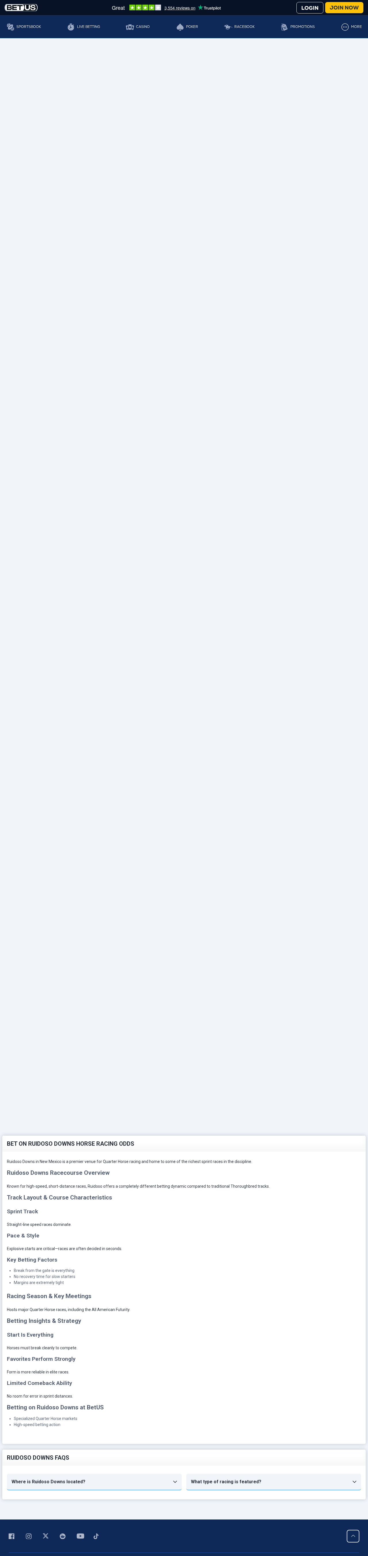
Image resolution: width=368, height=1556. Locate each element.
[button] (94, 1482)
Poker (192, 26)
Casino (143, 26)
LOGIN (310, 8)
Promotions (302, 26)
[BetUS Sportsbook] (21, 7)
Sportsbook (28, 26)
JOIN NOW (344, 7)
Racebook (244, 26)
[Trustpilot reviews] (166, 7)
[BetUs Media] (12, 1536)
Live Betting (88, 26)
